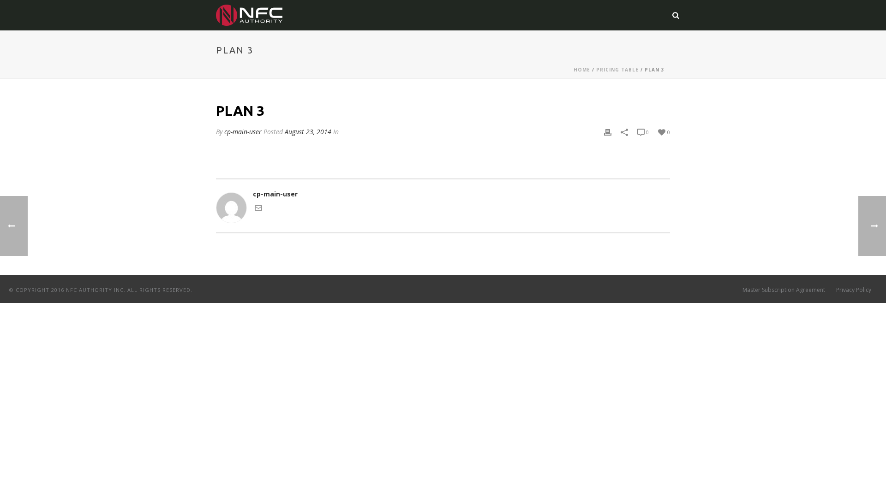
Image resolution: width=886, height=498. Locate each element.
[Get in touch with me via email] (258, 209)
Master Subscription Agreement (783, 290)
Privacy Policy (853, 290)
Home (582, 69)
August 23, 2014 (308, 131)
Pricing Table (617, 69)
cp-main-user (243, 131)
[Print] (607, 131)
